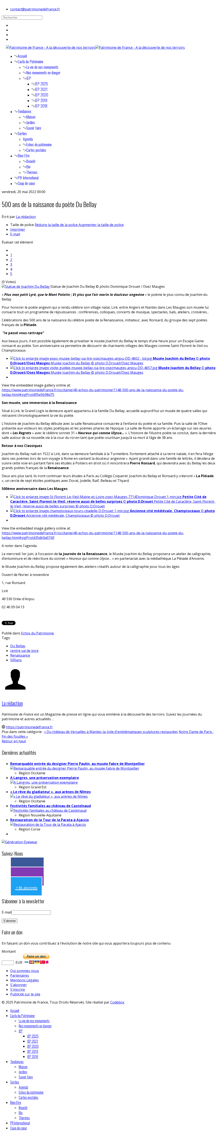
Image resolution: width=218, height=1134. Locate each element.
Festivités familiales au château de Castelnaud (50, 805)
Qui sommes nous (24, 970)
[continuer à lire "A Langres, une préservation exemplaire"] (44, 782)
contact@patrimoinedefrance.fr (35, 9)
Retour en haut (14, 741)
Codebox (117, 1002)
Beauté (30, 161)
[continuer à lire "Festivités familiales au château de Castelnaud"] (48, 810)
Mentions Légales (24, 980)
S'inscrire (17, 989)
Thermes (31, 172)
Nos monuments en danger (43, 72)
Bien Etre (24, 155)
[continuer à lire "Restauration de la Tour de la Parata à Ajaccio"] (48, 824)
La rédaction (26, 216)
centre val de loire (24, 650)
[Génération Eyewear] (19, 842)
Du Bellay (17, 646)
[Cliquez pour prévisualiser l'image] (26, 286)
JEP (28, 78)
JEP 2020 (41, 94)
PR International (28, 177)
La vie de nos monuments (42, 67)
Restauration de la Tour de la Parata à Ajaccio (49, 820)
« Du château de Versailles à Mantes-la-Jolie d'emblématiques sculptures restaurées (111, 731)
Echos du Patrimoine (37, 633)
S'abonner (18, 984)
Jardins (30, 122)
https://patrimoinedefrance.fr (29, 727)
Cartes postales (36, 150)
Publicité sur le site (25, 994)
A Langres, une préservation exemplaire (44, 777)
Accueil (22, 56)
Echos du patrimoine (39, 144)
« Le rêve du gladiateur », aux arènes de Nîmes (50, 791)
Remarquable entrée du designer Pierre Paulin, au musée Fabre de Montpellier (77, 763)
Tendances (24, 111)
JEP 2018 (41, 106)
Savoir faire (33, 128)
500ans (16, 660)
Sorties (22, 133)
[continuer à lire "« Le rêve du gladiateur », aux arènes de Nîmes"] (49, 796)
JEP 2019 (41, 100)
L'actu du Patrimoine (30, 61)
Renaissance (20, 655)
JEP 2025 (41, 83)
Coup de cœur (26, 183)
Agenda (28, 139)
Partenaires (19, 975)
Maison (30, 117)
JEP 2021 (41, 89)
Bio (28, 166)
